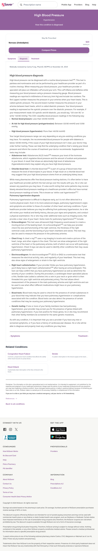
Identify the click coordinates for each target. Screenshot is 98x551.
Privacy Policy (8, 488)
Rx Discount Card (9, 455)
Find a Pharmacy (9, 464)
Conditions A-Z (56, 488)
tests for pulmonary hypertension (59, 219)
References (10, 399)
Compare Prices (49, 50)
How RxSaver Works (10, 451)
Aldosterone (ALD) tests (37, 155)
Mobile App (66, 4)
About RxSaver (8, 479)
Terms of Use (8, 492)
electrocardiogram (40, 254)
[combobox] (37, 4)
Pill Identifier (7, 468)
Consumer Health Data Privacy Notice (17, 497)
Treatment (35, 59)
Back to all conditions (15, 404)
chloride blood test (39, 169)
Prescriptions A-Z (56, 484)
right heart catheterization (39, 268)
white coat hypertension (64, 192)
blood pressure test (64, 80)
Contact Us (7, 484)
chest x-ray (29, 238)
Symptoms (12, 59)
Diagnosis (23, 59)
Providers (78, 4)
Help (94, 4)
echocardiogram (53, 225)
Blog (87, 4)
